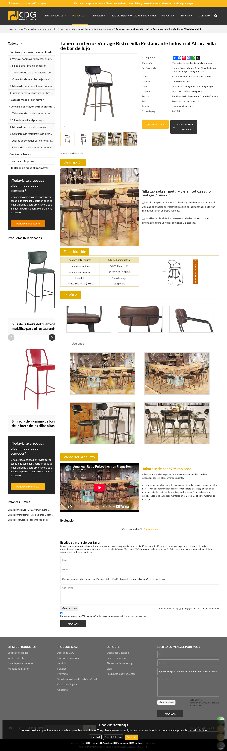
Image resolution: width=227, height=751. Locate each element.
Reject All (95, 737)
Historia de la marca (68, 657)
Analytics (107, 743)
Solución (98, 15)
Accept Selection (113, 737)
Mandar (73, 623)
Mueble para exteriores (20, 663)
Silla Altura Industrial (38, 509)
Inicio (11, 29)
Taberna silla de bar (39, 519)
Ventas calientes (17, 657)
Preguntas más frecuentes (121, 673)
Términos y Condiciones (135, 616)
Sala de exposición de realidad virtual (134, 15)
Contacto (204, 15)
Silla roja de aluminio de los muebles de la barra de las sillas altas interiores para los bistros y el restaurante (40, 423)
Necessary (93, 743)
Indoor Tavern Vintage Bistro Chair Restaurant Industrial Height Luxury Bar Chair (194, 70)
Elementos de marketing (120, 663)
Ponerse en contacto (28, 223)
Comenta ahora (151, 529)
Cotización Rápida (67, 684)
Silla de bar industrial (18, 514)
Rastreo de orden (116, 657)
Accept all (131, 737)
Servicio (185, 15)
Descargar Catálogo (118, 652)
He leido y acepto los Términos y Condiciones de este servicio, (103, 616)
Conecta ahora (157, 124)
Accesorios (71, 608)
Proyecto (166, 15)
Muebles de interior (18, 668)
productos (78, 15)
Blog (109, 668)
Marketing (137, 743)
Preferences (122, 743)
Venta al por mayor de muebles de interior (46, 29)
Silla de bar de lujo (17, 509)
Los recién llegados (18, 652)
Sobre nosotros (54, 15)
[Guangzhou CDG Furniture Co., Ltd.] (23, 16)
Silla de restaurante (18, 519)
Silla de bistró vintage (42, 514)
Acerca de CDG (65, 652)
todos (20, 29)
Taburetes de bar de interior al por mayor (92, 29)
